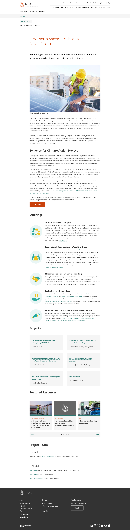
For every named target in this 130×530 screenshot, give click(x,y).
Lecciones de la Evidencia (85, 7)
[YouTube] (105, 525)
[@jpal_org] (95, 525)
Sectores (42, 11)
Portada (22, 16)
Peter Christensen (48, 457)
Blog (59, 3)
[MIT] (26, 526)
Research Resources (67, 7)
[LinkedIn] (91, 525)
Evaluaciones (54, 7)
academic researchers (84, 250)
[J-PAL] (29, 5)
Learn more (63, 240)
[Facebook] (109, 525)
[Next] (98, 434)
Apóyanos (102, 3)
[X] (98, 525)
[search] (109, 3)
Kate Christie (34, 474)
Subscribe (77, 508)
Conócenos (23, 11)
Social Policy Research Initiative (72, 296)
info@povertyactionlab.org (51, 506)
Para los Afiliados (92, 3)
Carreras (65, 3)
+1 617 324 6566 (47, 504)
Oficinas (33, 11)
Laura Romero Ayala (36, 478)
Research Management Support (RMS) (58, 301)
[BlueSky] (102, 525)
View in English (25, 21)
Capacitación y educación (77, 3)
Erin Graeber (34, 470)
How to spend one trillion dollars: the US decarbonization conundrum (65, 423)
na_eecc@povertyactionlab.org (55, 267)
